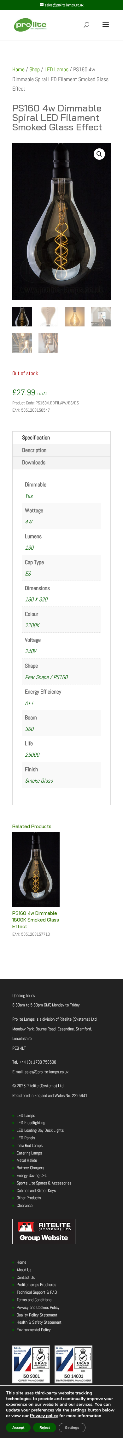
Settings (72, 1427)
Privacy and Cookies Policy (38, 1307)
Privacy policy (44, 1416)
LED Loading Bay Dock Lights (40, 1130)
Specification (36, 437)
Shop (34, 69)
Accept (18, 1427)
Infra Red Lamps (30, 1145)
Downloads (33, 462)
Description (34, 450)
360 (29, 728)
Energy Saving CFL (32, 1175)
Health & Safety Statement (39, 1322)
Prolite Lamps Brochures (36, 1284)
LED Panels (26, 1138)
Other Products (29, 1198)
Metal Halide (27, 1160)
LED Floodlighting (31, 1122)
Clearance (24, 1205)
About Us (24, 1270)
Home (18, 69)
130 (29, 547)
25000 (32, 754)
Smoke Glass (39, 780)
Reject (44, 1427)
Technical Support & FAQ (37, 1292)
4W (28, 521)
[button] (99, 154)
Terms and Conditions (34, 1300)
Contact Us (26, 1277)
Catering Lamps (29, 1153)
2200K (32, 625)
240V (30, 651)
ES (28, 573)
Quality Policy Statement (37, 1315)
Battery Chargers (30, 1168)
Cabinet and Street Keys (36, 1190)
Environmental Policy (34, 1330)
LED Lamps (56, 69)
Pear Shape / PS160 (46, 677)
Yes (28, 495)
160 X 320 (36, 599)
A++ (29, 703)
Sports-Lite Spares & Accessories (44, 1183)
